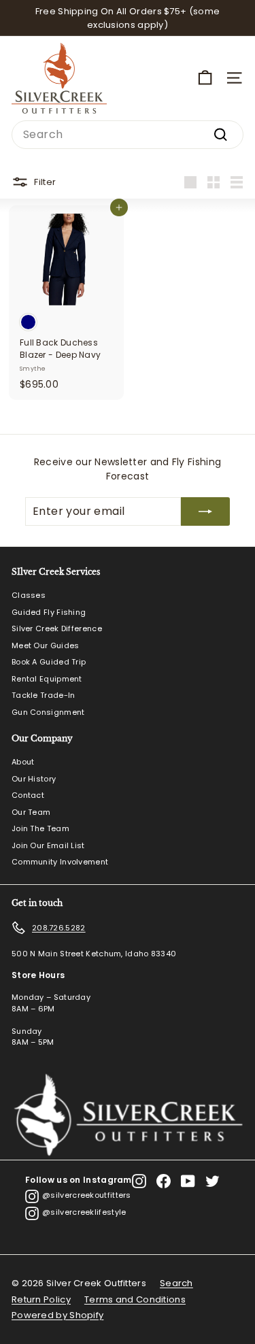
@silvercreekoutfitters (86, 1195)
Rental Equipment (47, 678)
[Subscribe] (205, 511)
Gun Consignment (48, 712)
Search (176, 1283)
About (23, 761)
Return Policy (41, 1299)
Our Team (31, 812)
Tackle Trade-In (43, 695)
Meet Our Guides (46, 645)
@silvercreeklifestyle (84, 1212)
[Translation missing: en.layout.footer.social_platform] (139, 1181)
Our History (34, 778)
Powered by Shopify (57, 1315)
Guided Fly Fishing (49, 612)
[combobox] (127, 134)
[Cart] (205, 78)
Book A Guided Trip (49, 661)
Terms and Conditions (135, 1299)
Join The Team (40, 828)
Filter (45, 181)
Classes (29, 595)
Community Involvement (60, 861)
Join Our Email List (48, 845)
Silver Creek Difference (57, 628)
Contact (28, 795)
